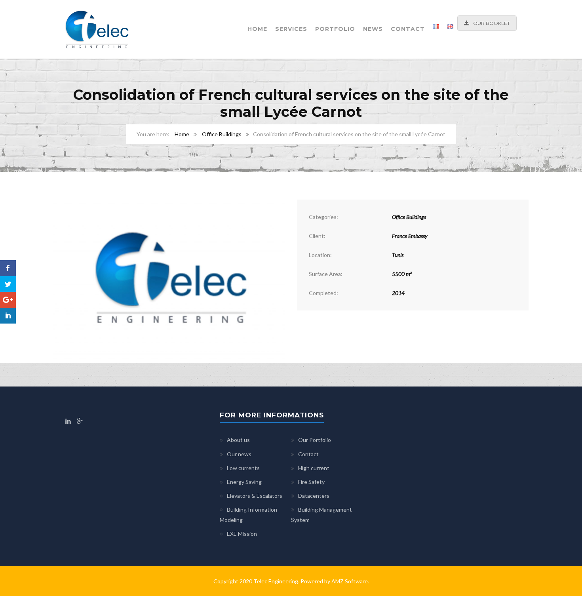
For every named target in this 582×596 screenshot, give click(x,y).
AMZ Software (349, 581)
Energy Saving (244, 481)
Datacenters (313, 495)
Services (291, 28)
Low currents (243, 468)
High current (313, 468)
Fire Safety (311, 481)
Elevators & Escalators (254, 495)
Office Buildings (222, 134)
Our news (239, 454)
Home (257, 28)
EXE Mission (242, 533)
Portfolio (335, 28)
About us (238, 439)
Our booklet (491, 23)
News (373, 28)
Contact (408, 28)
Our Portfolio (314, 439)
